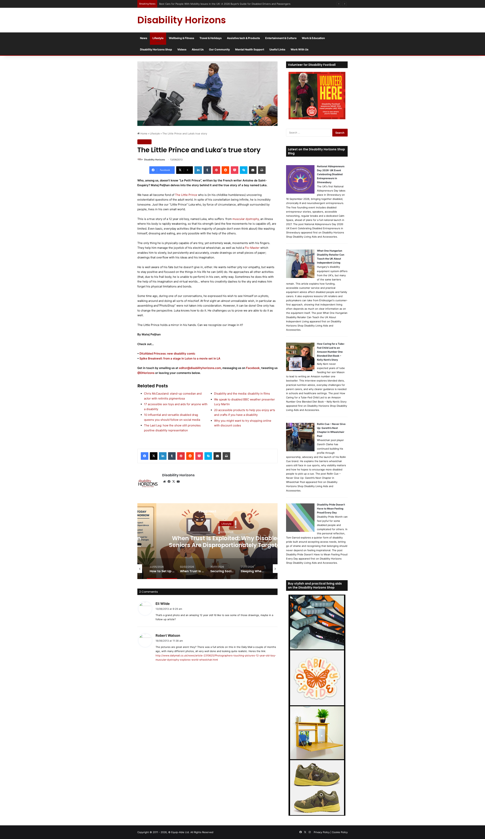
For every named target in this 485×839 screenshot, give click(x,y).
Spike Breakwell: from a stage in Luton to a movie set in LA (179, 358)
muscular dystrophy (245, 219)
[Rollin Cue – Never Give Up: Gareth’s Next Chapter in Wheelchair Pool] (300, 450)
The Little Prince (186, 195)
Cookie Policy (340, 832)
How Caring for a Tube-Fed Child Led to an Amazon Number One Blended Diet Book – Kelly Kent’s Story (331, 351)
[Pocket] (234, 170)
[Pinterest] (216, 170)
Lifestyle (158, 38)
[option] (226, 541)
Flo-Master (252, 248)
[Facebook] (144, 456)
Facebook (253, 368)
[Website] (164, 481)
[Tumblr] (207, 170)
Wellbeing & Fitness (181, 38)
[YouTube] (178, 481)
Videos (181, 49)
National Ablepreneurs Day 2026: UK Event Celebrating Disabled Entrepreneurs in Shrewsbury (330, 174)
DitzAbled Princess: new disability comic (167, 353)
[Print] (262, 170)
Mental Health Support (249, 49)
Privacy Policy (322, 832)
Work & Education (313, 38)
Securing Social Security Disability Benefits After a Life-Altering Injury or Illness (226, 545)
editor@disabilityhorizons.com (200, 368)
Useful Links (277, 49)
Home (143, 133)
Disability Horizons (154, 159)
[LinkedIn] (198, 170)
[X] (153, 456)
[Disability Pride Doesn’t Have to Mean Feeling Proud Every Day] (300, 530)
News (143, 38)
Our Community (219, 49)
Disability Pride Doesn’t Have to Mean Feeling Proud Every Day (331, 508)
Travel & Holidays (210, 38)
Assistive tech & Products (243, 38)
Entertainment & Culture (280, 38)
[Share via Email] (253, 170)
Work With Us (299, 49)
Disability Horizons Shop (156, 49)
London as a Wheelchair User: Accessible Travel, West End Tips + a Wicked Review (205, 3)
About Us (198, 49)
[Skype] (243, 170)
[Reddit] (225, 170)
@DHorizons (145, 373)
